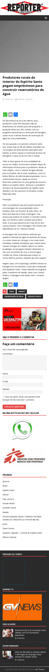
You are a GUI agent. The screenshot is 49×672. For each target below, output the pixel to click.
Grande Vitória (9, 503)
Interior (6, 494)
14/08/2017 (9, 99)
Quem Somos (8, 528)
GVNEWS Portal (9, 508)
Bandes (22, 291)
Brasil (5, 485)
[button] (45, 18)
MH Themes (40, 669)
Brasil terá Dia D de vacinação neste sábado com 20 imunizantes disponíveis (30, 632)
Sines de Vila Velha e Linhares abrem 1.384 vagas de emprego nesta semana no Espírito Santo (30, 654)
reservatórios (34, 296)
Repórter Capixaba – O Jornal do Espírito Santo (22, 533)
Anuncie (6, 481)
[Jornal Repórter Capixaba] (24, 13)
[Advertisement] (24, 46)
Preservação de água (14, 296)
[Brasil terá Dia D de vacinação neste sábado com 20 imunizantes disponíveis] (8, 635)
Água (11, 291)
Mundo (6, 512)
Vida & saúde (9, 624)
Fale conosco (8, 499)
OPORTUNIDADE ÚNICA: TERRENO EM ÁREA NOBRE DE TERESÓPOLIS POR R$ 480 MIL (22, 518)
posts (5, 524)
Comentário (8, 353)
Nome (5, 373)
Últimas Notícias (9, 537)
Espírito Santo (8, 490)
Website (6, 389)
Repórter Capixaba (24, 99)
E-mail (5, 381)
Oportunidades (10, 646)
